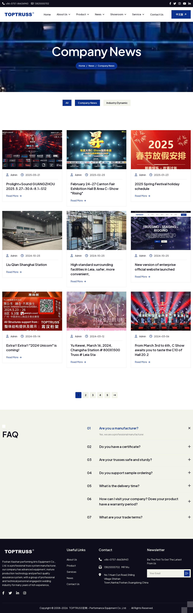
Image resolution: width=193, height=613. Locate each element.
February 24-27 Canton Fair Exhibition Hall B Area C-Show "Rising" (95, 188)
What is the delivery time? (113, 486)
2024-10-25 (32, 255)
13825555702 (41, 3)
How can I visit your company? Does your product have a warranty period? (132, 501)
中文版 (179, 14)
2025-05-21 (32, 174)
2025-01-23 (161, 174)
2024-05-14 (32, 336)
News (98, 14)
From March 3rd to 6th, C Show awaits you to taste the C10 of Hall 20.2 (159, 350)
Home (47, 14)
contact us (73, 584)
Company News (87, 102)
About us (62, 14)
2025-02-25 (97, 174)
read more (12, 195)
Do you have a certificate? (114, 446)
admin (13, 174)
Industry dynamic (117, 102)
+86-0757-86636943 (16, 3)
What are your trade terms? (114, 517)
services (71, 571)
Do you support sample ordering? (120, 473)
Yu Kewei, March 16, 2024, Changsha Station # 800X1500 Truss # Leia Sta (95, 350)
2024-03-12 (96, 336)
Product (81, 14)
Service (136, 14)
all (67, 102)
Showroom (116, 14)
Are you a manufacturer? (112, 428)
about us (72, 559)
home (82, 65)
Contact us (156, 14)
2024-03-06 (161, 336)
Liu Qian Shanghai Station (26, 264)
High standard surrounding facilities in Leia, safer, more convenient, (93, 269)
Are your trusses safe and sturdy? (119, 459)
